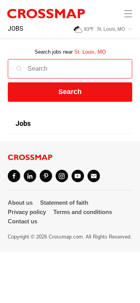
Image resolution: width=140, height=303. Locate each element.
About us (20, 202)
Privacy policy (27, 212)
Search (70, 92)
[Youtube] (78, 176)
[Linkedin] (30, 176)
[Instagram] (62, 176)
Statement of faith (64, 202)
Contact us (22, 221)
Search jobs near (70, 52)
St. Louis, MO (90, 52)
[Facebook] (14, 176)
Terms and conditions (82, 212)
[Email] (94, 176)
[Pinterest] (46, 176)
